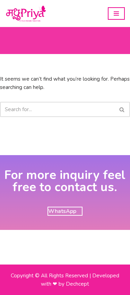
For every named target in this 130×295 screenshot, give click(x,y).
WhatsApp (62, 211)
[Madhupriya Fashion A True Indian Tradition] (26, 13)
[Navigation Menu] (116, 13)
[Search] (122, 109)
